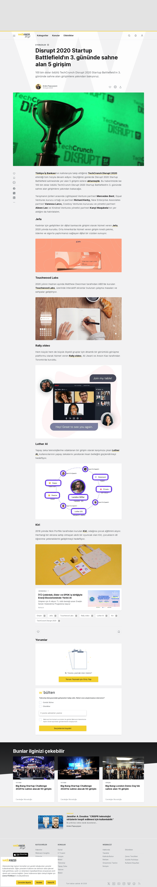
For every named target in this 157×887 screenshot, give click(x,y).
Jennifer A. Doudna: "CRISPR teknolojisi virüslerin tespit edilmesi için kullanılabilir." (90, 818)
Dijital (60, 850)
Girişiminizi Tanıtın (110, 863)
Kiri (112, 616)
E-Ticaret (61, 853)
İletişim (106, 866)
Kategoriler (42, 35)
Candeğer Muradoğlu (24, 799)
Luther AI (100, 616)
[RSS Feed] (138, 883)
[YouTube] (118, 883)
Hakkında (106, 850)
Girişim (39, 616)
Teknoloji (61, 863)
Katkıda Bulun (108, 856)
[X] (108, 883)
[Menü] (14, 36)
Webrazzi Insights (42, 853)
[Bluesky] (128, 883)
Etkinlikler (69, 35)
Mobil (60, 860)
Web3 (60, 873)
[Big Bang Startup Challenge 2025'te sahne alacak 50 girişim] (33, 768)
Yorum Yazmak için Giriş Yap (78, 679)
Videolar (38, 856)
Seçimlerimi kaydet (62, 728)
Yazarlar (106, 853)
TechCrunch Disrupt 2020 (46, 621)
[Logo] (24, 35)
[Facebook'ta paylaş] (14, 188)
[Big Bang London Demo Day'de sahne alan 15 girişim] (123, 768)
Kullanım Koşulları (132, 863)
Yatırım (18, 782)
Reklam (105, 860)
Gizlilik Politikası (131, 860)
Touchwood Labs (66, 616)
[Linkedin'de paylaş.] (14, 198)
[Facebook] (133, 883)
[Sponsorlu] (104, 599)
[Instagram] (123, 883)
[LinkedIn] (113, 883)
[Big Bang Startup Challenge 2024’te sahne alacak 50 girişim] (78, 768)
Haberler (38, 850)
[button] (78, 255)
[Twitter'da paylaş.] (14, 193)
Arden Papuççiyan (74, 826)
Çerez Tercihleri (131, 856)
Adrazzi (41, 607)
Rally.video (85, 616)
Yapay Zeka (62, 866)
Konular (56, 35)
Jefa (114, 225)
